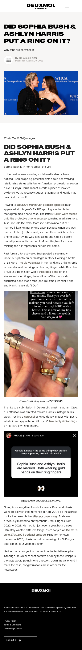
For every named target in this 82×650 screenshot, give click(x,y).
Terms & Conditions (12, 625)
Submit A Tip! (13, 640)
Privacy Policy (10, 621)
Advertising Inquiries (13, 629)
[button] (67, 6)
